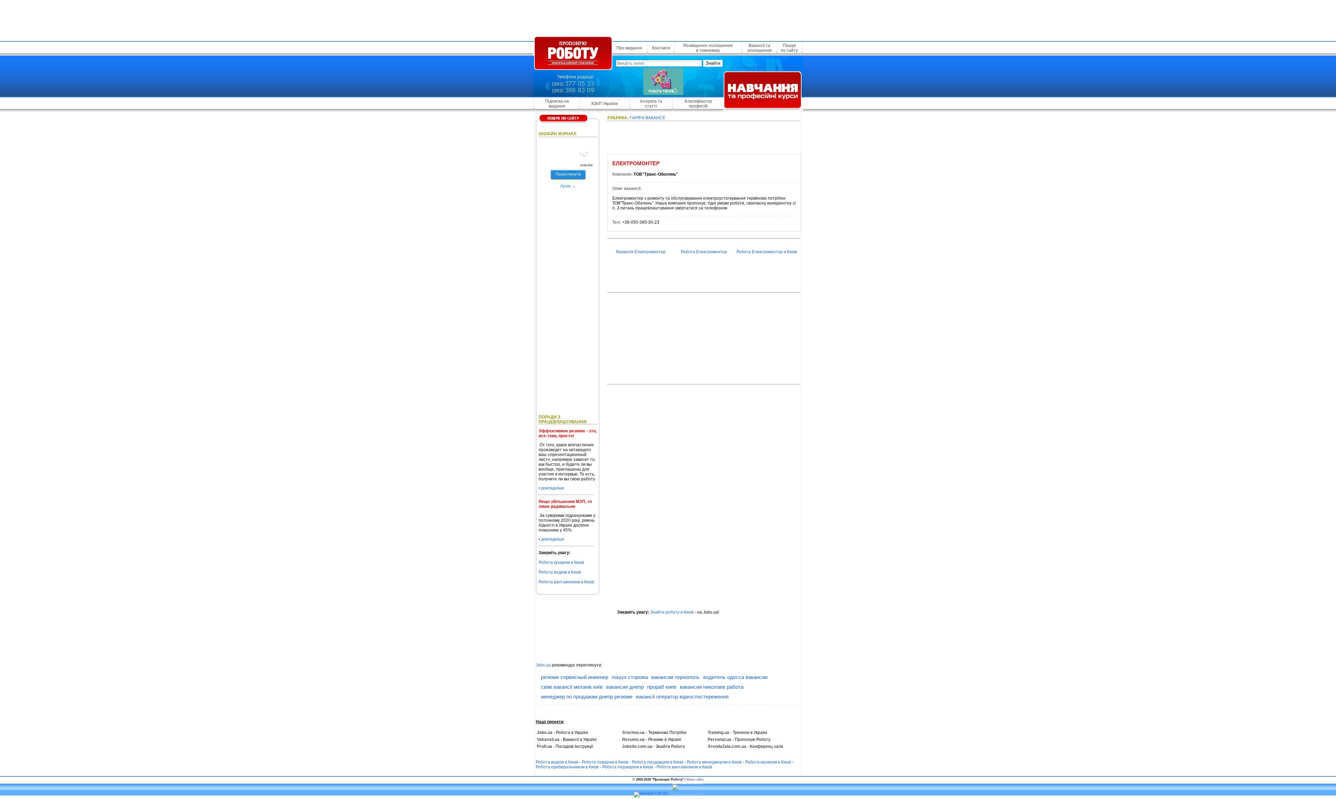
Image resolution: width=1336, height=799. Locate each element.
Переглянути (568, 174)
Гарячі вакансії (647, 117)
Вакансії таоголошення (759, 48)
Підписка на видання (557, 104)
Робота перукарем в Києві (627, 767)
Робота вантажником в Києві (566, 582)
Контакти (661, 48)
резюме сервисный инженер (574, 677)
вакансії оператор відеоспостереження (682, 697)
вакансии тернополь (675, 677)
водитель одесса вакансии (735, 677)
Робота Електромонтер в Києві (767, 251)
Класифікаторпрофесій (698, 104)
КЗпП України (604, 103)
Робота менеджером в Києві (714, 762)
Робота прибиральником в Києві (567, 767)
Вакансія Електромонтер (641, 251)
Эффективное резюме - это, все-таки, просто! (568, 433)
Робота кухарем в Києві (561, 562)
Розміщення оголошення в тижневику (708, 48)
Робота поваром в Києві (605, 762)
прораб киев (661, 687)
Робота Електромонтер (704, 251)
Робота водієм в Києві (560, 572)
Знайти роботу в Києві (672, 612)
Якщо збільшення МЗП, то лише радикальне (565, 504)
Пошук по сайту (789, 48)
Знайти (713, 63)
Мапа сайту (695, 779)
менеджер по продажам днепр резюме (587, 697)
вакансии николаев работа (711, 687)
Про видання (629, 48)
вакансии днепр (625, 687)
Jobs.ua (543, 665)
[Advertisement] (668, 19)
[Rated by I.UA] (687, 793)
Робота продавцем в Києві (657, 762)
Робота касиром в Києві (768, 762)
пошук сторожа (630, 677)
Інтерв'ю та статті (651, 104)
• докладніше (551, 488)
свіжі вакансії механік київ (572, 687)
